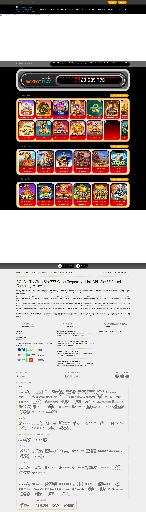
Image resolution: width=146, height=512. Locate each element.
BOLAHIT (84, 266)
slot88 (71, 315)
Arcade (110, 9)
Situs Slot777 (80, 9)
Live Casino (61, 9)
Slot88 (34, 272)
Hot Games (43, 9)
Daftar (122, 2)
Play (46, 82)
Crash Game (101, 9)
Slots (52, 9)
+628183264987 (68, 266)
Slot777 (27, 272)
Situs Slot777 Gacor (66, 272)
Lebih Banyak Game (119, 95)
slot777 (77, 313)
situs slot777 (33, 303)
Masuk (112, 2)
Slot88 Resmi (53, 272)
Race (70, 9)
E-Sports (119, 9)
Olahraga (91, 9)
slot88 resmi (62, 296)
